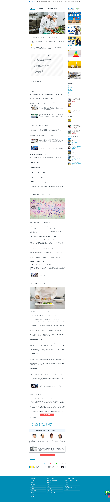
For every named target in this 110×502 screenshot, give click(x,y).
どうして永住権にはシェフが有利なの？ (40, 67)
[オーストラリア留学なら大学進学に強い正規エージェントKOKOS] (32, 1)
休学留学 (69, 92)
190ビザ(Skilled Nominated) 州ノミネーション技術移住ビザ (44, 64)
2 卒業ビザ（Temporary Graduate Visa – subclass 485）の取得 (44, 59)
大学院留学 (69, 89)
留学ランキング (70, 93)
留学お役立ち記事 (32, 9)
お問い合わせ (33, 496)
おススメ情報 (33, 484)
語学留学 (69, 91)
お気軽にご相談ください (38, 72)
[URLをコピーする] (62, 463)
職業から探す (50, 484)
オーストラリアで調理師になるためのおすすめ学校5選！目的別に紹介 (49, 107)
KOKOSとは (33, 478)
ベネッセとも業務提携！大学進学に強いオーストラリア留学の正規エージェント (50, 448)
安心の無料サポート (34, 480)
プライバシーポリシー (51, 492)
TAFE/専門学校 (33, 490)
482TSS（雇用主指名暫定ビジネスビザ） (41, 66)
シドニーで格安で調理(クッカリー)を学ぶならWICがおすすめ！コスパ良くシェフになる (51, 115)
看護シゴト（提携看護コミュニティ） (71, 480)
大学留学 (69, 88)
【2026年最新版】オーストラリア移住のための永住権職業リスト (76, 99)
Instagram (66, 482)
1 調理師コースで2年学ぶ (39, 58)
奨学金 (69, 85)
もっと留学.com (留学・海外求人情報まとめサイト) (70, 487)
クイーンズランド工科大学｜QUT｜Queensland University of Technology (76, 147)
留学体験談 (50, 482)
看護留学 (69, 86)
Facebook (66, 484)
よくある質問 (50, 486)
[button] (32, 463)
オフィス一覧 (50, 490)
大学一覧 (66, 489)
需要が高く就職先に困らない (39, 70)
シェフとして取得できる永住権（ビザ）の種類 (41, 61)
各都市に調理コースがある (39, 71)
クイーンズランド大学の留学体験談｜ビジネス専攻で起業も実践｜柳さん (76, 131)
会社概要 (49, 488)
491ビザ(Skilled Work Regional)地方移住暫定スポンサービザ (44, 65)
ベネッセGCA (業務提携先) (69, 478)
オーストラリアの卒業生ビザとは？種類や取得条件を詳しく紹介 (48, 139)
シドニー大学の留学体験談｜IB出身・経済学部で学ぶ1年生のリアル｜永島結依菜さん (76, 126)
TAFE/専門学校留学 (70, 90)
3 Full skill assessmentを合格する (40, 60)
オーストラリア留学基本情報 (52, 480)
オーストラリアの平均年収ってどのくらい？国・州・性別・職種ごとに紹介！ (76, 111)
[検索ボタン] (80, 1)
